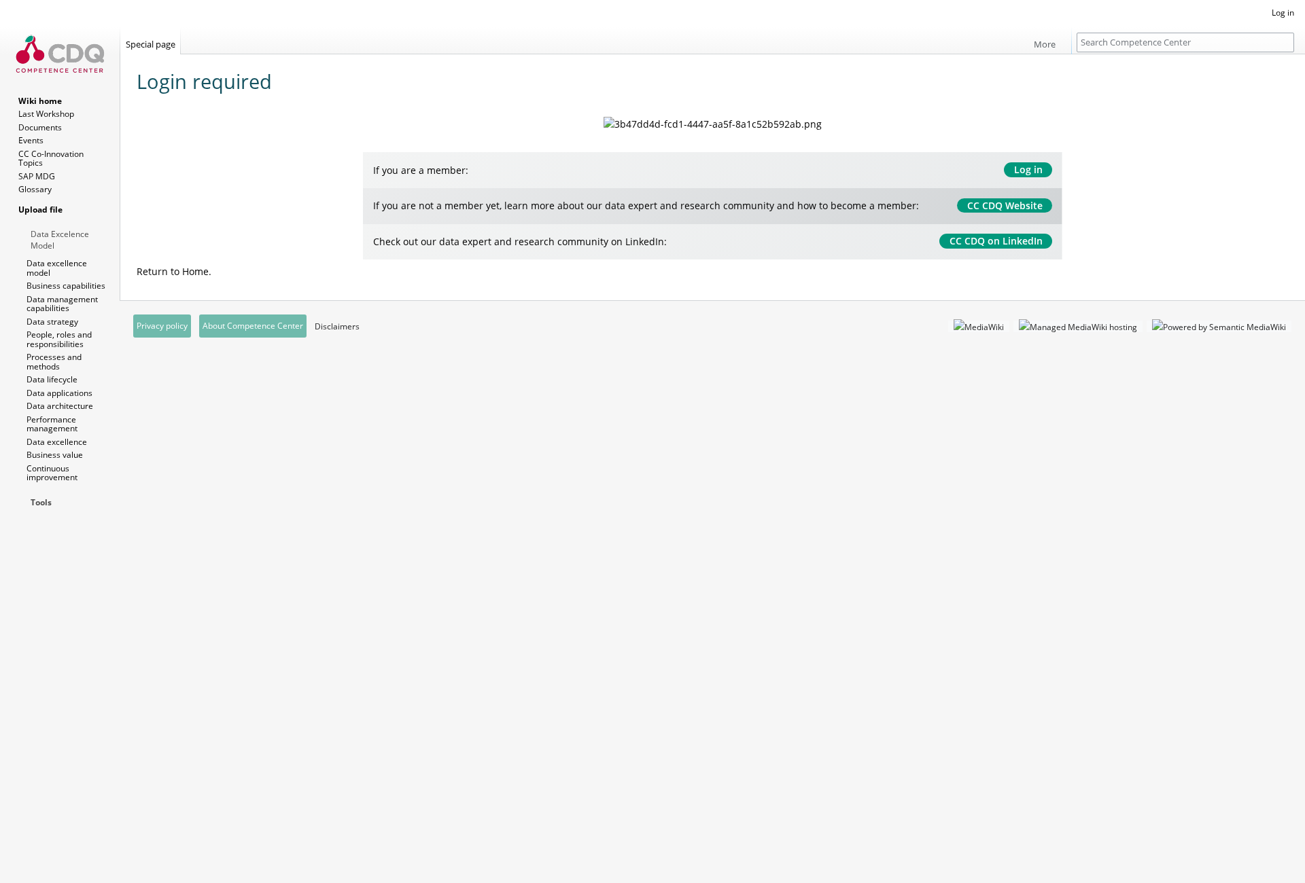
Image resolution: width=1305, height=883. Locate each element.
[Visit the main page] (59, 54)
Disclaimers (337, 326)
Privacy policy (162, 325)
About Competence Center (253, 325)
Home (195, 271)
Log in (1028, 169)
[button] (1049, 40)
